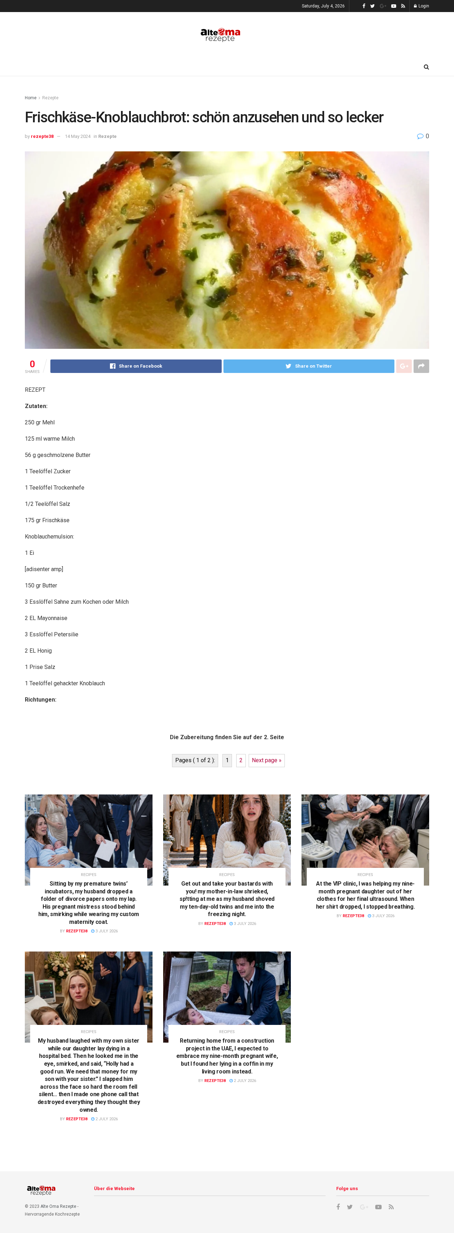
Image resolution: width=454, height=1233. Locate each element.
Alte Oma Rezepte (58, 1206)
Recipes (88, 875)
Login (423, 6)
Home (31, 97)
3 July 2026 (106, 931)
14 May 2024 (77, 136)
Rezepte (50, 97)
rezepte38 (42, 136)
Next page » (267, 760)
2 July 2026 (106, 1119)
